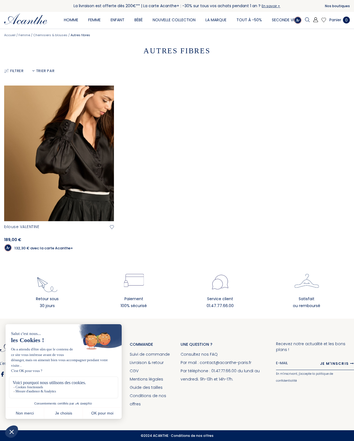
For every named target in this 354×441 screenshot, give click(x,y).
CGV (134, 371)
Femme (25, 35)
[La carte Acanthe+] (297, 21)
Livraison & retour (147, 362)
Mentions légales (146, 379)
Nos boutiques (337, 6)
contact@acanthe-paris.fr (225, 362)
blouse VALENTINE (21, 226)
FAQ (214, 354)
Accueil (10, 35)
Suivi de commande (150, 354)
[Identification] (315, 20)
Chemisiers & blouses (50, 35)
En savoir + (271, 6)
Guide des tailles (146, 387)
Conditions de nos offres (192, 435)
